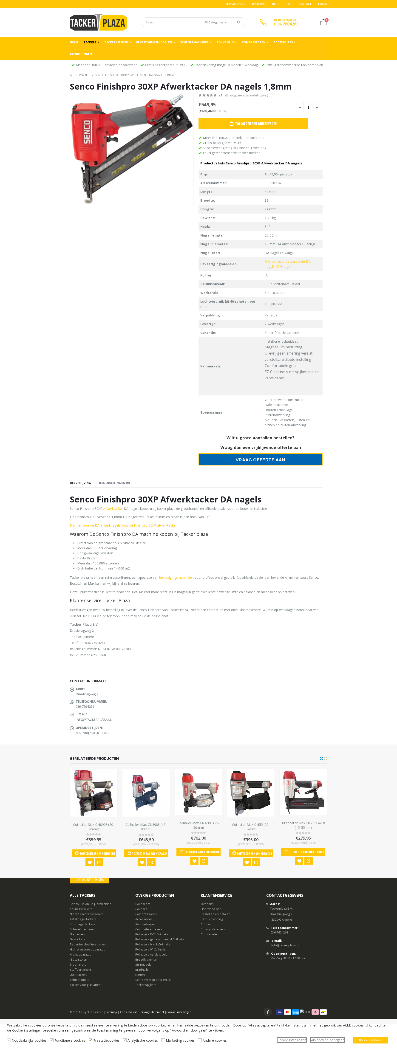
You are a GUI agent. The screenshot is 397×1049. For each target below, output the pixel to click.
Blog (275, 4)
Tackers (90, 42)
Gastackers (77, 939)
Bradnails (142, 970)
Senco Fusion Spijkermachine (90, 904)
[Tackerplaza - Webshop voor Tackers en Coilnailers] (98, 22)
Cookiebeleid (210, 934)
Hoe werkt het (211, 909)
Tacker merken (116, 42)
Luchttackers (79, 975)
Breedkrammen (146, 960)
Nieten (140, 975)
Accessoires (283, 42)
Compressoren (254, 42)
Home (74, 42)
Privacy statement (213, 929)
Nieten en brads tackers (87, 914)
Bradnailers (78, 965)
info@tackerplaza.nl (285, 945)
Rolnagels (225, 42)
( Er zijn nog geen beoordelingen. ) (243, 95)
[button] (321, 758)
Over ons (258, 4)
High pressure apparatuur (88, 949)
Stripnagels (143, 965)
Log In (322, 4)
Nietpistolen (78, 960)
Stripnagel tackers (82, 924)
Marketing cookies (180, 1040)
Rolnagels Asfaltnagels (151, 954)
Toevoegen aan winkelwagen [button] (97, 853)
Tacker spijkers (145, 985)
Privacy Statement (152, 1012)
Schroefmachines (194, 42)
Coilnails (141, 909)
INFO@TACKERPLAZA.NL (94, 719)
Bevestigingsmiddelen (154, 42)
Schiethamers (79, 980)
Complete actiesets (149, 929)
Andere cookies (215, 1040)
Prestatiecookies (106, 1040)
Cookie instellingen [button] (292, 1040)
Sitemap (111, 1012)
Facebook (268, 1012)
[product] (93, 793)
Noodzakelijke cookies (29, 1040)
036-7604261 (279, 932)
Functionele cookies (69, 1040)
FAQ (289, 4)
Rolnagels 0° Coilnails (150, 949)
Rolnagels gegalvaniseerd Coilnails (159, 939)
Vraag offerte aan (260, 459)
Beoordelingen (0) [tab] (114, 483)
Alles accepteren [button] (370, 1040)
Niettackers (78, 934)
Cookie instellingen (178, 1012)
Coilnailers (142, 904)
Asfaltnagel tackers (83, 919)
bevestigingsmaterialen (176, 577)
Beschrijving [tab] (80, 483)
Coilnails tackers (81, 909)
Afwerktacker (113, 508)
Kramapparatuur (81, 954)
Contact (304, 4)
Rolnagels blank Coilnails (152, 944)
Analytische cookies (143, 1040)
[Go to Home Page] (71, 75)
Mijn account (235, 4)
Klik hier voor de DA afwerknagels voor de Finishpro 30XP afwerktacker (123, 525)
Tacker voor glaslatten (85, 985)
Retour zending (212, 919)
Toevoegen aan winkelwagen (256, 123)
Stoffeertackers (81, 970)
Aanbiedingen (81, 54)
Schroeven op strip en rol (153, 980)
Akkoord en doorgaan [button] (327, 1040)
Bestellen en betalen (215, 914)
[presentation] (71, 148)
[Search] (239, 22)
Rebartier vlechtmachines (88, 944)
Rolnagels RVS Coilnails (151, 934)
